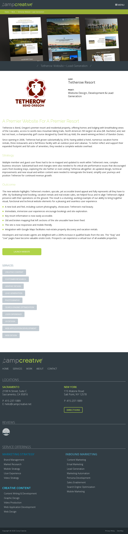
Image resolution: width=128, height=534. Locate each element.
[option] (64, 38)
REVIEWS (8, 422)
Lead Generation (13, 293)
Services (17, 368)
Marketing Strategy (18, 454)
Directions (73, 409)
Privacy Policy (110, 531)
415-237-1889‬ (13, 400)
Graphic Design (13, 286)
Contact (52, 368)
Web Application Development (20, 328)
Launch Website (22, 251)
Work (13, 12)
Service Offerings (16, 447)
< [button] (12, 40)
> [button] (116, 40)
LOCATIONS (10, 380)
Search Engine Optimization (19, 307)
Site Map (120, 531)
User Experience (13, 314)
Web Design (11, 335)
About (39, 368)
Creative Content (14, 272)
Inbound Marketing (81, 454)
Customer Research (15, 279)
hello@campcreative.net (18, 404)
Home (7, 12)
